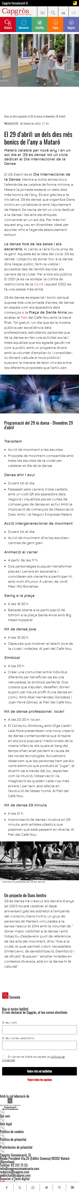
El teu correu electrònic (18, 1038)
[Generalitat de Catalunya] (39, 1104)
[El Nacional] (75, 3)
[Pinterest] (59, 1187)
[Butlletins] (73, 11)
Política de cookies (12, 1131)
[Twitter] (19, 1187)
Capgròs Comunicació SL (15, 3)
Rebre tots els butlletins (39, 1071)
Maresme (24, 27)
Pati (24, 317)
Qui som (5, 1116)
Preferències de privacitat (16, 1147)
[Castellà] (63, 11)
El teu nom (9, 1022)
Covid (38, 284)
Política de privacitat (13, 1139)
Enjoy (55, 27)
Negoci (71, 27)
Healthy (40, 27)
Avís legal (6, 1123)
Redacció (11, 123)
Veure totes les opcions (39, 1079)
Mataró (8, 27)
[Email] (72, 1187)
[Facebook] (6, 1187)
